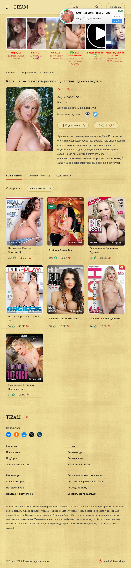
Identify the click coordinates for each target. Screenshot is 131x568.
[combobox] (40, 188)
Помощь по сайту (77, 487)
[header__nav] (8, 7)
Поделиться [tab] (63, 175)
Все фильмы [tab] (14, 175)
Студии (72, 446)
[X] (31, 434)
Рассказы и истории (79, 464)
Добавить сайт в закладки (82, 493)
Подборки (11, 458)
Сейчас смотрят (15, 481)
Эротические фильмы (18, 464)
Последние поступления (20, 493)
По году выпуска (15, 487)
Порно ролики (75, 458)
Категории (12, 446)
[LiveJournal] (39, 434)
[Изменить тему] (28, 417)
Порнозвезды (29, 72)
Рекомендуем (13, 475)
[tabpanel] (65, 289)
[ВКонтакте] (8, 434)
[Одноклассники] (16, 434)
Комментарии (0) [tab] (38, 175)
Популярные (13, 452)
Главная (10, 72)
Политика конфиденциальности (85, 481)
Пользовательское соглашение (85, 475)
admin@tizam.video (114, 561)
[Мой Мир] (24, 434)
